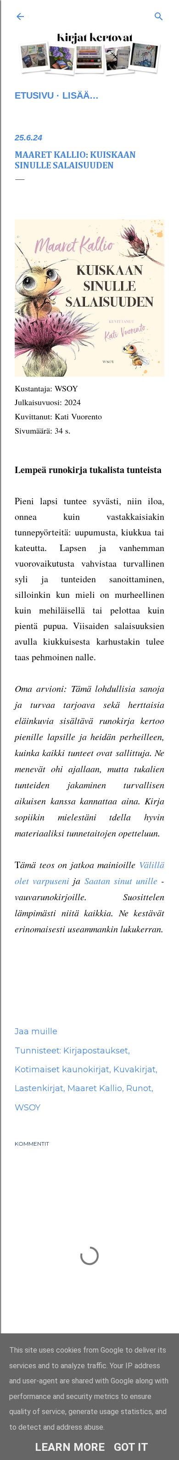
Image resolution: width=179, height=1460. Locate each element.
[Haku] (158, 15)
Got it (131, 1447)
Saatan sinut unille (120, 880)
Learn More (70, 1447)
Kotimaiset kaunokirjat (62, 1069)
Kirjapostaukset (95, 1051)
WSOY (27, 1108)
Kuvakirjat (134, 1069)
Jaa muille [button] (36, 1031)
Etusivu (34, 95)
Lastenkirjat (39, 1088)
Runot (138, 1088)
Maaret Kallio (94, 1088)
